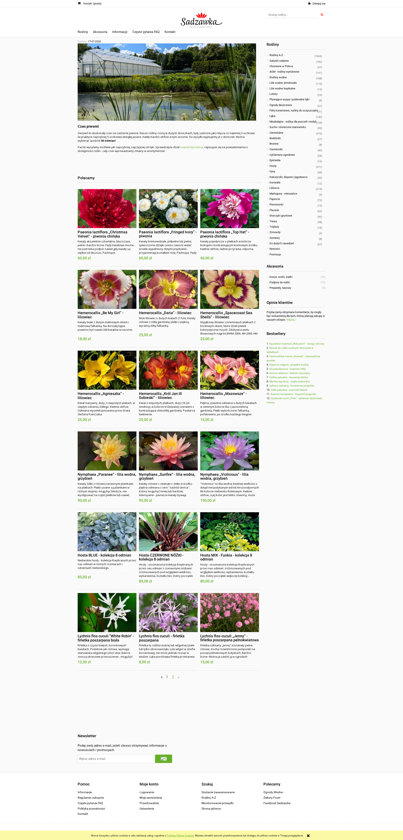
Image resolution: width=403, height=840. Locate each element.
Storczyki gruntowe (281, 215)
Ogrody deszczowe (281, 105)
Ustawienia (147, 808)
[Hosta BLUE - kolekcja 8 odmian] (107, 531)
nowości (185, 147)
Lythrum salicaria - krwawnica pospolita (291, 385)
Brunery (274, 143)
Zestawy (275, 237)
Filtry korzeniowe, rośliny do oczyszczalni (294, 110)
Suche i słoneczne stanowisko (288, 127)
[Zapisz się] (163, 759)
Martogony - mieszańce (283, 193)
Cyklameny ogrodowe (282, 154)
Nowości (275, 248)
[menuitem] (83, 32)
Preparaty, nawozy (280, 287)
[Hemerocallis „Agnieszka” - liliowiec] (107, 370)
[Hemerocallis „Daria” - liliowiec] (168, 289)
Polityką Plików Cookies (180, 835)
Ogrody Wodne (273, 792)
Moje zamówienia (151, 797)
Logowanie (147, 792)
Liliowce (274, 187)
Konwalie (275, 182)
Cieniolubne (276, 132)
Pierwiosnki (276, 204)
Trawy (273, 221)
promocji (197, 147)
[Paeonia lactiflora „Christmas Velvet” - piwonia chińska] (107, 208)
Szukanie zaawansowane (218, 792)
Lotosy (273, 93)
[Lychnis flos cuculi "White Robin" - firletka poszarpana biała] (107, 612)
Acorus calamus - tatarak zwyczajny (289, 373)
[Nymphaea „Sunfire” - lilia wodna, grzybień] (168, 450)
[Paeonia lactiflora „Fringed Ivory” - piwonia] (168, 208)
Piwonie (274, 210)
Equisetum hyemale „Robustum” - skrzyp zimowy (296, 343)
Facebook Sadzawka (276, 803)
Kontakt (83, 813)
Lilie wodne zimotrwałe (283, 82)
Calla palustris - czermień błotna (289, 389)
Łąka (272, 116)
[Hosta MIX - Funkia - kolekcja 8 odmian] (229, 531)
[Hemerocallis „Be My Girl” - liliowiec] (107, 289)
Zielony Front (271, 797)
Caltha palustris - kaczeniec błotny (288, 377)
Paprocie (275, 199)
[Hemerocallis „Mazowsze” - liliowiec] (229, 370)
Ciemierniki (276, 149)
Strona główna (211, 808)
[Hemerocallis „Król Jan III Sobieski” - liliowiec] (168, 370)
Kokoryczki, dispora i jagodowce (288, 177)
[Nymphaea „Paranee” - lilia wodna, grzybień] (107, 450)
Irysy (272, 171)
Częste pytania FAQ (90, 803)
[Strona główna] (202, 18)
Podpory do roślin (280, 282)
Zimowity (275, 232)
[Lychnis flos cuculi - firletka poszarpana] (168, 612)
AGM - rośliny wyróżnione (284, 71)
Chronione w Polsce (281, 66)
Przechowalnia (149, 803)
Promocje (275, 254)
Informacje (85, 792)
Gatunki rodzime (279, 60)
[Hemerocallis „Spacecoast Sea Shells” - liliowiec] (229, 289)
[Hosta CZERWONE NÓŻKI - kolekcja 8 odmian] (168, 531)
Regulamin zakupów (91, 797)
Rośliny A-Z (276, 55)
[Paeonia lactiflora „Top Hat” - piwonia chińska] (229, 208)
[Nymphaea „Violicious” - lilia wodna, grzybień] (229, 450)
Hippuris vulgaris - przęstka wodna (289, 364)
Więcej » (291, 319)
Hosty (273, 165)
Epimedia (275, 160)
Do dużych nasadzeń (282, 243)
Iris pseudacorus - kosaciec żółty (287, 368)
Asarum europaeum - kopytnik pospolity (293, 394)
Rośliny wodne (278, 77)
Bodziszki (275, 138)
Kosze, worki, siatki (281, 276)
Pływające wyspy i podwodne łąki (289, 99)
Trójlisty (274, 226)
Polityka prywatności (91, 808)
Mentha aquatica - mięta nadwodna (289, 381)
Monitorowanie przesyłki (217, 803)
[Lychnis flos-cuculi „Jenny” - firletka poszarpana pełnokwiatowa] (229, 612)
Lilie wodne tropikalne (282, 88)
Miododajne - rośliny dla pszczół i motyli (293, 121)
